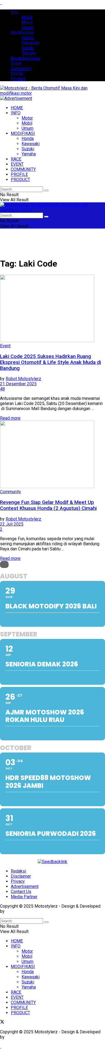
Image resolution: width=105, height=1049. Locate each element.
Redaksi (18, 871)
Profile (17, 73)
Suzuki (28, 47)
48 (2, 388)
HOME (17, 107)
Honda (28, 37)
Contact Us (21, 891)
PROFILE (19, 174)
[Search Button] (46, 190)
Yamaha (29, 53)
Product (18, 78)
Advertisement (24, 886)
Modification (22, 32)
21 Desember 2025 (18, 383)
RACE (16, 159)
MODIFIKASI (23, 133)
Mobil (27, 17)
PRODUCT (20, 179)
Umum (27, 27)
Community (21, 68)
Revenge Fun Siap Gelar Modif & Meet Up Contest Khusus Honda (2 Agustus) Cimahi (48, 505)
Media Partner (24, 896)
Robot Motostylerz (23, 378)
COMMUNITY (23, 169)
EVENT (17, 164)
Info (14, 12)
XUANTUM (16, 911)
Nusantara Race (25, 58)
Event (16, 63)
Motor (27, 22)
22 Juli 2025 (11, 524)
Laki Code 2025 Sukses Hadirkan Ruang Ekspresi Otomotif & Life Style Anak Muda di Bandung (50, 362)
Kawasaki (31, 42)
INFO (15, 112)
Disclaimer (21, 876)
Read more (10, 418)
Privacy (18, 881)
